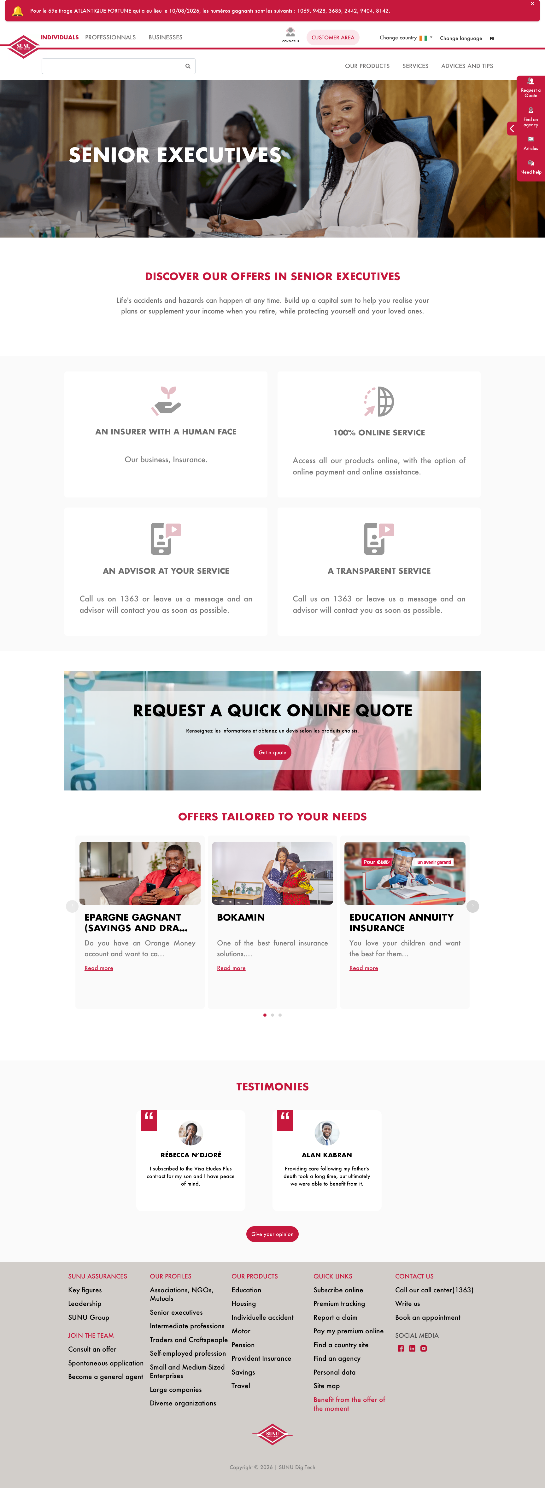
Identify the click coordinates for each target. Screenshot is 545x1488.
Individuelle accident (262, 1317)
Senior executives (176, 1312)
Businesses (166, 37)
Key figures (85, 1289)
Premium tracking (339, 1303)
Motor (240, 1330)
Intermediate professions (187, 1325)
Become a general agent (105, 1376)
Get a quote (272, 752)
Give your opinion (272, 1234)
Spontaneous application (106, 1363)
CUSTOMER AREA (333, 37)
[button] (425, 37)
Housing (243, 1303)
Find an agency (337, 1358)
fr (492, 39)
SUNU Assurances (97, 1276)
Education (246, 1289)
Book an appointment (427, 1317)
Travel (240, 1385)
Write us (407, 1303)
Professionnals (110, 37)
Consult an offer (92, 1349)
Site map (327, 1385)
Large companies (176, 1389)
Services (415, 66)
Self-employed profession (188, 1353)
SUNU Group (88, 1317)
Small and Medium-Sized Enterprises (187, 1371)
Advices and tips (467, 66)
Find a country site (341, 1344)
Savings (243, 1372)
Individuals (59, 37)
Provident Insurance (261, 1358)
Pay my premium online (349, 1330)
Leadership (85, 1303)
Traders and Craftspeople (189, 1339)
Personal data (335, 1372)
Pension (243, 1344)
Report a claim (336, 1317)
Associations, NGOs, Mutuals (182, 1293)
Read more (99, 968)
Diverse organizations (183, 1403)
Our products (367, 66)
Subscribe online (338, 1289)
